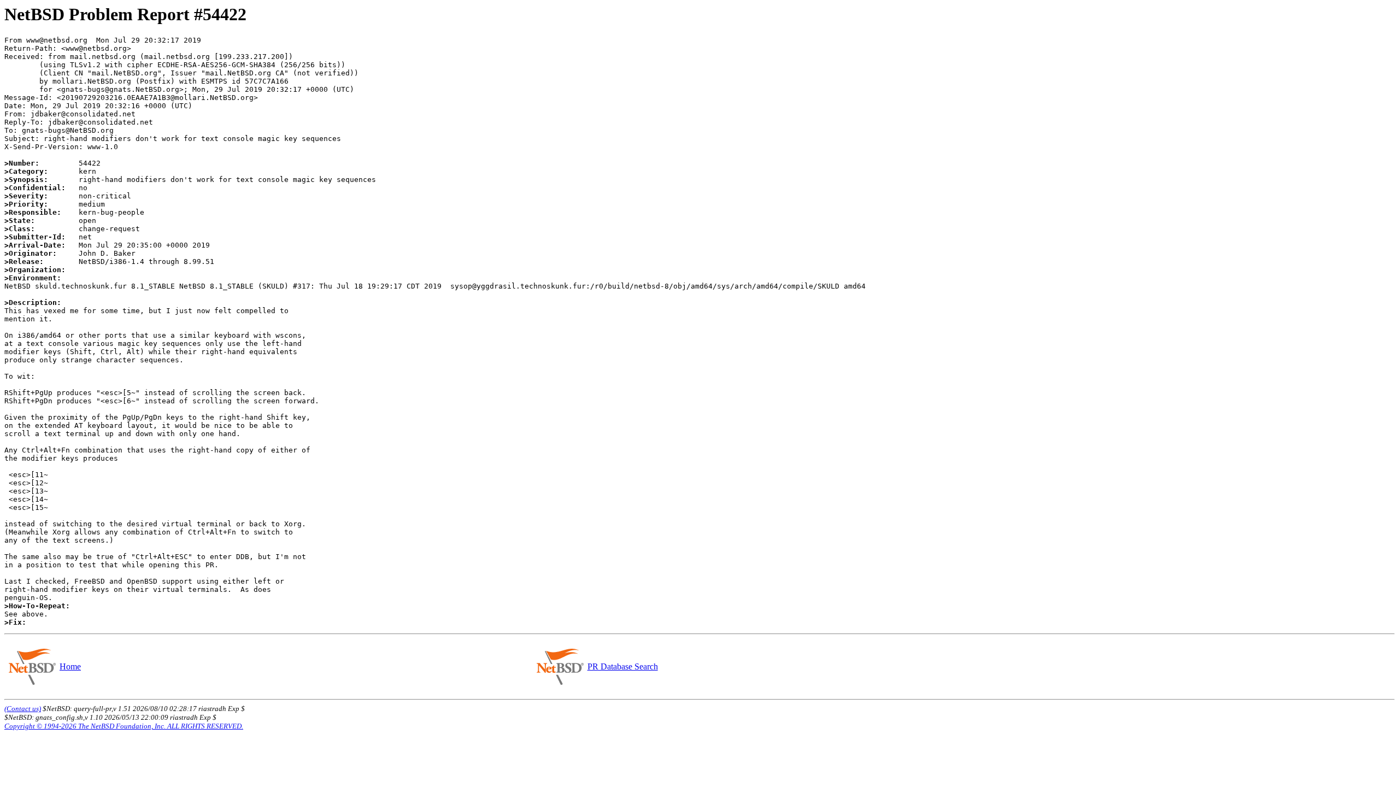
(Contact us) (22, 708)
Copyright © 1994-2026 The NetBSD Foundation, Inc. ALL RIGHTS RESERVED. (123, 726)
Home (70, 666)
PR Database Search (622, 666)
